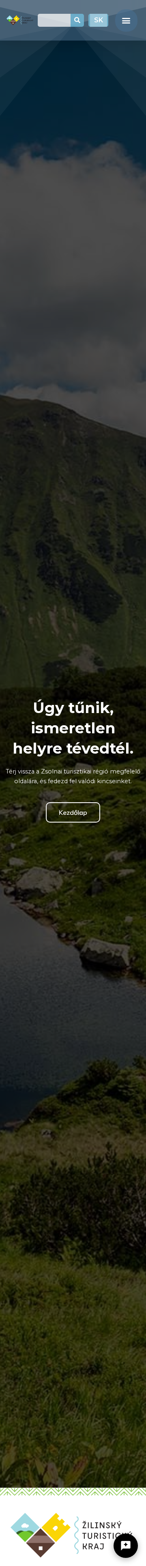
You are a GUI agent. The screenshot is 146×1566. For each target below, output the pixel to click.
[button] (126, 20)
